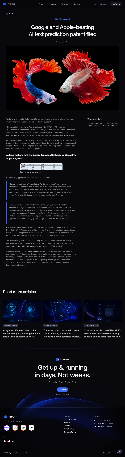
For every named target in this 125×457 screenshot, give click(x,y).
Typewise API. (68, 135)
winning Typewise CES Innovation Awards (28, 246)
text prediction (20, 132)
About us (67, 423)
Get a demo (104, 4)
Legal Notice (117, 453)
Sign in (96, 4)
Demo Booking (69, 429)
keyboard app (11, 135)
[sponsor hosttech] (10, 441)
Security (67, 426)
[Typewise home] (10, 416)
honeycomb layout (28, 241)
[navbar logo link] (9, 4)
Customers (53, 4)
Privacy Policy (107, 453)
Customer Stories (70, 419)
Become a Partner (70, 432)
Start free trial (116, 4)
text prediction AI (31, 251)
